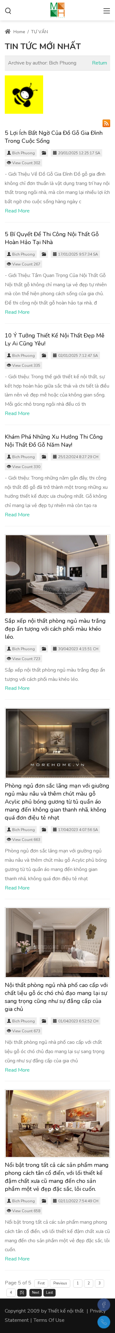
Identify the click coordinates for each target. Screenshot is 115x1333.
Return (99, 62)
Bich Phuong (23, 153)
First (41, 1283)
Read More (17, 210)
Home (18, 32)
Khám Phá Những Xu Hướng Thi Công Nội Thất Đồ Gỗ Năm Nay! (54, 441)
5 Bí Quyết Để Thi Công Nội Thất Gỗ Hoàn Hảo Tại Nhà (52, 238)
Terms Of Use (49, 1320)
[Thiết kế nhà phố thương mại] (57, 9)
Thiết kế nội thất (66, 1310)
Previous (60, 1283)
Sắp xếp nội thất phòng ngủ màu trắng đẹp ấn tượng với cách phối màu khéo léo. (55, 629)
